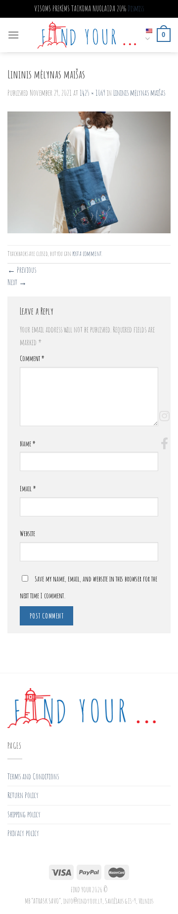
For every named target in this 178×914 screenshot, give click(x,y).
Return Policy (23, 795)
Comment (32, 358)
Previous (21, 270)
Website (27, 533)
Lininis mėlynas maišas (139, 93)
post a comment (86, 253)
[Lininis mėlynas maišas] (89, 172)
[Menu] (13, 35)
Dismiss (136, 8)
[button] (164, 443)
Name (28, 443)
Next (17, 282)
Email (28, 488)
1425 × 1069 (92, 93)
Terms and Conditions (33, 776)
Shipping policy (24, 814)
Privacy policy (23, 833)
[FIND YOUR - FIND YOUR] (86, 35)
